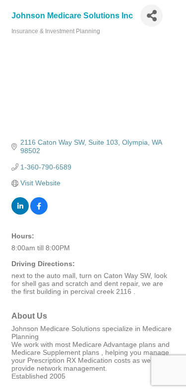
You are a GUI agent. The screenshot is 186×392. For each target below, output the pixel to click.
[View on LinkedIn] (20, 212)
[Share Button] (151, 15)
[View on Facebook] (39, 212)
